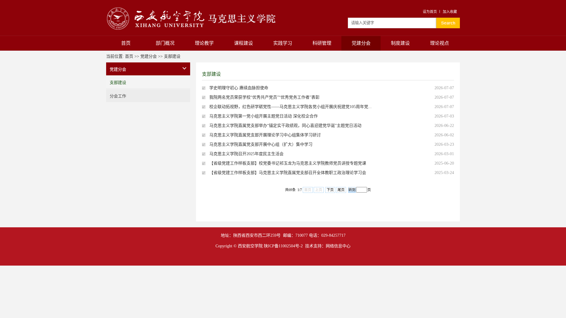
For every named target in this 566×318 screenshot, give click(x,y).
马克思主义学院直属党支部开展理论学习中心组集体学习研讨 (265, 135)
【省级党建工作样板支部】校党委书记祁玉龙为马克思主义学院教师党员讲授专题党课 (287, 163)
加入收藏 (450, 12)
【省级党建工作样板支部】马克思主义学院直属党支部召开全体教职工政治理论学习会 (287, 172)
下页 (330, 190)
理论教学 (204, 43)
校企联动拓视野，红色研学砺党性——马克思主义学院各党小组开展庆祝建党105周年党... (290, 107)
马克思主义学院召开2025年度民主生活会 (246, 154)
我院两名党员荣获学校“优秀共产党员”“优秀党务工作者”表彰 (264, 97)
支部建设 (172, 56)
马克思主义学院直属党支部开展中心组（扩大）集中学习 (260, 144)
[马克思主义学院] (191, 6)
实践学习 (282, 43)
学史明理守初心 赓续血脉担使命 (238, 88)
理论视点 (439, 43)
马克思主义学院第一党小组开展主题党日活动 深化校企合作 (263, 116)
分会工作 (118, 96)
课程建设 (243, 43)
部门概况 (165, 43)
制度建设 (400, 43)
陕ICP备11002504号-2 (283, 246)
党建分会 (361, 43)
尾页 (341, 190)
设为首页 (430, 12)
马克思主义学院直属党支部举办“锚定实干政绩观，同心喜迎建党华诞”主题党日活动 (285, 125)
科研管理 (321, 43)
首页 (126, 43)
